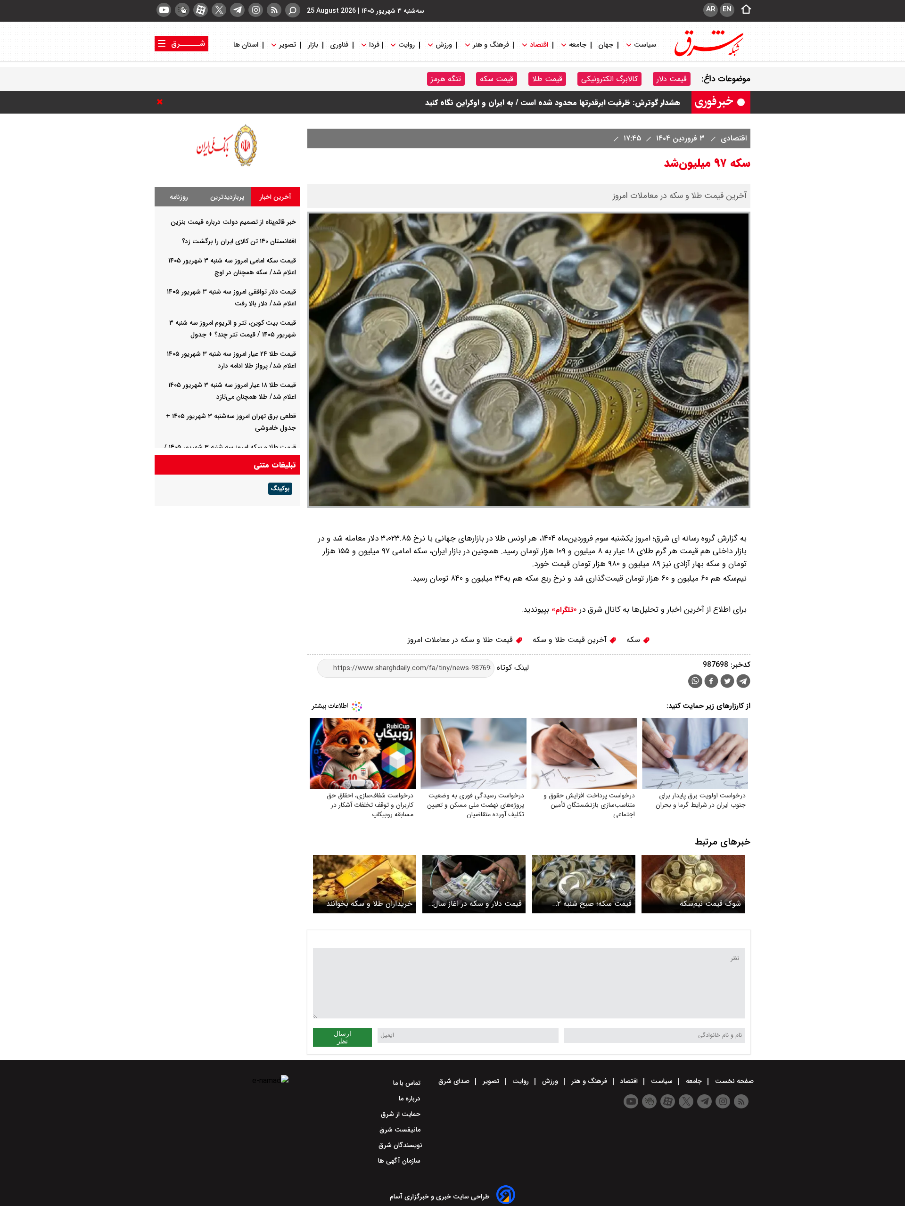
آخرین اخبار (275, 197)
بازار (313, 45)
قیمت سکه (496, 79)
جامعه (577, 45)
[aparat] (200, 10)
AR (710, 9)
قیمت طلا (547, 79)
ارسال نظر (342, 1037)
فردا (373, 45)
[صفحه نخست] (743, 10)
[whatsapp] (695, 681)
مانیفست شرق (400, 1129)
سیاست (645, 45)
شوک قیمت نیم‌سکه (710, 904)
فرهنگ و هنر (491, 45)
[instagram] (255, 10)
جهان (605, 45)
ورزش (444, 45)
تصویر (287, 45)
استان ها (246, 45)
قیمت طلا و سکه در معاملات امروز (461, 640)
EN (727, 9)
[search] (292, 10)
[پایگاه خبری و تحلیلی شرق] (708, 55)
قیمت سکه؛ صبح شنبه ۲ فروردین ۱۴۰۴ (594, 904)
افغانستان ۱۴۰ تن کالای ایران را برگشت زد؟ (239, 241)
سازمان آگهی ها (400, 1161)
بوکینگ (280, 488)
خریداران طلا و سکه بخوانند (369, 904)
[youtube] (163, 10)
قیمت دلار (672, 79)
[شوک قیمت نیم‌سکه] (693, 884)
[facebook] (711, 682)
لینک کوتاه (511, 668)
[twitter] (219, 10)
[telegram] (237, 10)
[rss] (274, 10)
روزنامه (179, 197)
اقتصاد (539, 45)
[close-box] (162, 102)
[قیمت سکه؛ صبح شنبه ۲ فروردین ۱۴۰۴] (583, 884)
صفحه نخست (733, 1081)
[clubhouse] (182, 10)
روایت (406, 45)
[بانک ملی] (227, 166)
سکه (634, 640)
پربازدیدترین (227, 197)
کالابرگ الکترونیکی (609, 79)
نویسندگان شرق (400, 1145)
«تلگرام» (563, 609)
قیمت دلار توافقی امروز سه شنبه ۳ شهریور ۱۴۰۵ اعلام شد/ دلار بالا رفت (568, 92)
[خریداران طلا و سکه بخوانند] (364, 884)
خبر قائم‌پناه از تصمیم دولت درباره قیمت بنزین (233, 222)
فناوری (339, 45)
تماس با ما (407, 1083)
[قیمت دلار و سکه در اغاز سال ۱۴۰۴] (474, 884)
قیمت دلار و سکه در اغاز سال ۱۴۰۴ (477, 904)
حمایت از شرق (401, 1114)
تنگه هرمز (446, 79)
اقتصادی (732, 138)
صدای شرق (454, 1081)
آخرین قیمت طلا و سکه (571, 640)
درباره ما (410, 1098)
